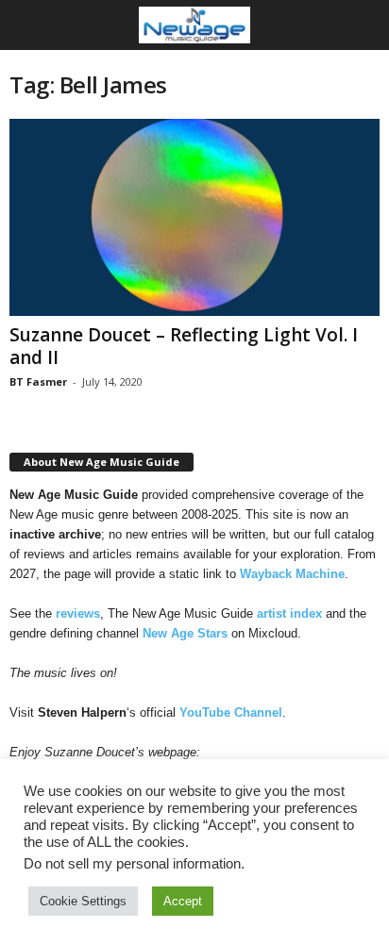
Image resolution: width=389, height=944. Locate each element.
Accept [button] (182, 901)
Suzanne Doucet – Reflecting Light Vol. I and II (183, 346)
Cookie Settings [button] (83, 901)
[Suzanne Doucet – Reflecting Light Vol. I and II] (194, 217)
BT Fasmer (38, 381)
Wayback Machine (292, 574)
